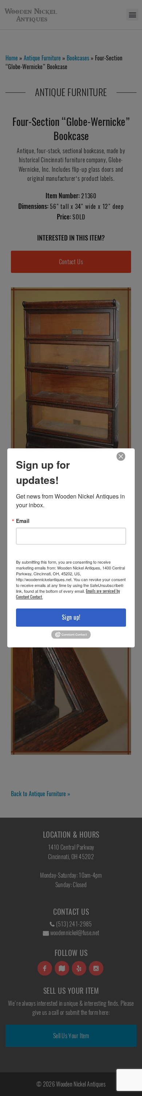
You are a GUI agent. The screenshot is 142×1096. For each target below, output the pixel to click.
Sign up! (71, 617)
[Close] (121, 456)
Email (22, 520)
